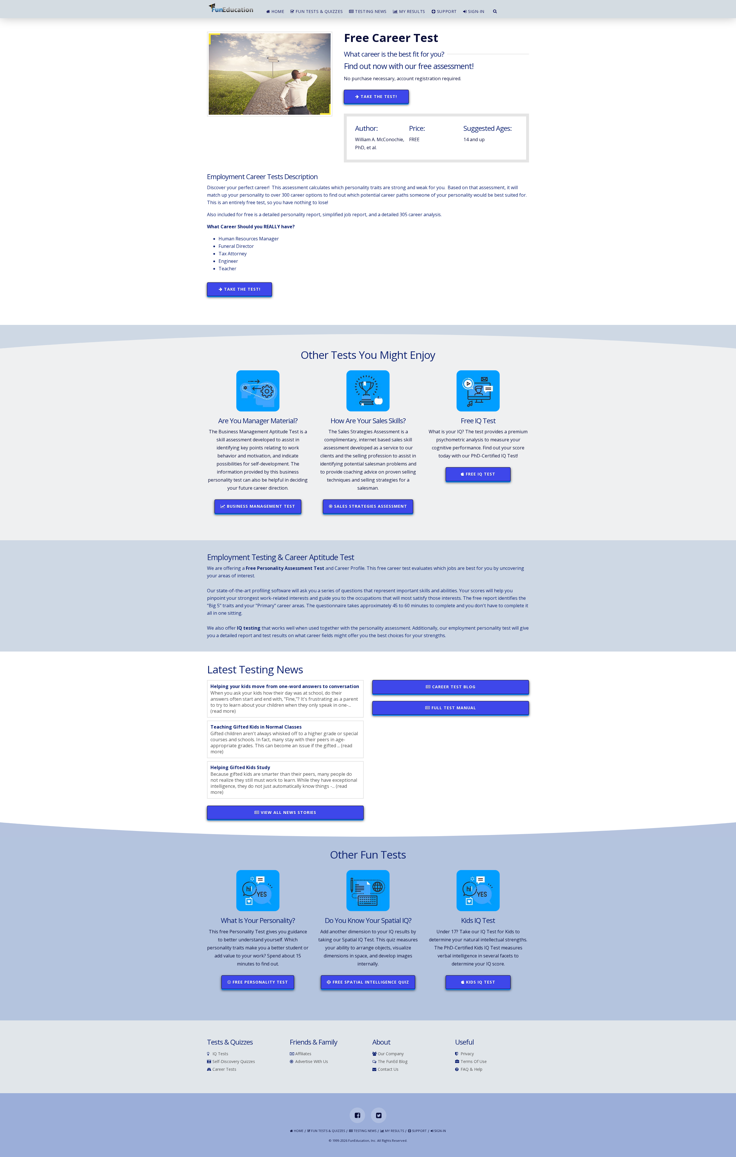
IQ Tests (220, 1053)
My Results (411, 11)
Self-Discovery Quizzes (233, 1061)
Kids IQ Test (480, 982)
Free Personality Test (259, 982)
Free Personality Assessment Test (285, 568)
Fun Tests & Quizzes (318, 11)
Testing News (370, 11)
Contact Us (388, 1069)
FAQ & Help (471, 1069)
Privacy (467, 1053)
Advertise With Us (311, 1061)
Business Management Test (260, 506)
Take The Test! (378, 96)
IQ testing (248, 628)
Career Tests (224, 1069)
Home (277, 11)
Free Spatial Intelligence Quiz (370, 982)
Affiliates (303, 1053)
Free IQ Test (479, 474)
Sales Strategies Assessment (370, 506)
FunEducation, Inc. (362, 1140)
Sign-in (475, 11)
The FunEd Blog (392, 1061)
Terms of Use (474, 1061)
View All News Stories (287, 812)
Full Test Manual (453, 707)
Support (446, 11)
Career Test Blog (453, 686)
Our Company (391, 1053)
